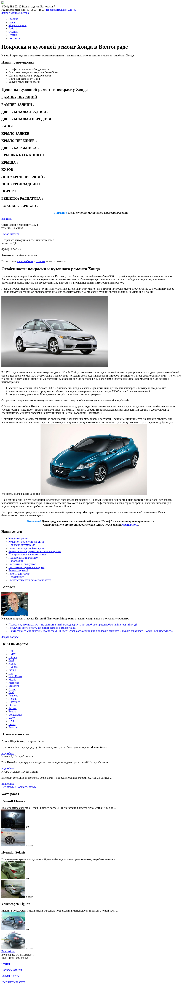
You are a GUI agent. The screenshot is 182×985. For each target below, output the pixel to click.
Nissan (12, 689)
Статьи (13, 34)
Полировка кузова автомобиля (27, 554)
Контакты (14, 38)
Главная (13, 18)
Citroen (13, 657)
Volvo (12, 717)
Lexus (12, 724)
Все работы (8, 951)
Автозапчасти (17, 576)
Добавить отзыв (26, 786)
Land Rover (15, 676)
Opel (11, 692)
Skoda (12, 705)
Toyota (12, 711)
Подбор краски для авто (23, 557)
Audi (11, 650)
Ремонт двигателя (19, 573)
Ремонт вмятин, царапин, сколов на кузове (35, 551)
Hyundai (13, 666)
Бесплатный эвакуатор (22, 564)
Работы (13, 28)
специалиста (130, 524)
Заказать (6, 218)
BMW (12, 653)
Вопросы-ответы (11, 969)
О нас (12, 22)
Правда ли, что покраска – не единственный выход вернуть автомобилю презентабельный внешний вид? (73, 624)
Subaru (13, 708)
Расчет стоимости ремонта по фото (30, 579)
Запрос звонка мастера (15, 12)
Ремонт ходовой (18, 570)
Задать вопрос (9, 636)
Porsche (13, 727)
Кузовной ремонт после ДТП (26, 541)
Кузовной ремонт (19, 538)
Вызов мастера (10, 233)
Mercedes (14, 682)
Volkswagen (15, 714)
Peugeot (13, 695)
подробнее (7, 753)
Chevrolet (14, 701)
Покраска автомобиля (22, 544)
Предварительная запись (61, 9)
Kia (11, 673)
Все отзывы (8, 786)
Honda (12, 663)
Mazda (12, 679)
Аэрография (16, 560)
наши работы (25, 261)
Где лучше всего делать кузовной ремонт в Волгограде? (42, 627)
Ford (11, 660)
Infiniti (12, 669)
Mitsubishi (14, 685)
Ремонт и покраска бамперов (26, 548)
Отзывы (13, 31)
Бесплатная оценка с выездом (26, 567)
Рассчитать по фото (13, 981)
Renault (13, 698)
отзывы (40, 261)
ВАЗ (11, 721)
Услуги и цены (17, 25)
